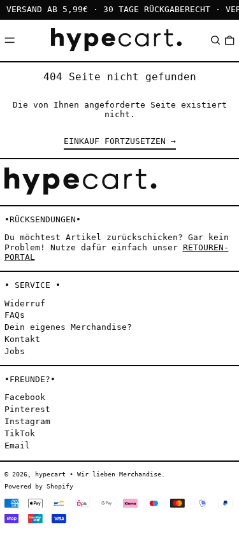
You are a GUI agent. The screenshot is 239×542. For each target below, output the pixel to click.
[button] (215, 40)
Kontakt (22, 339)
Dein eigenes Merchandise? (68, 327)
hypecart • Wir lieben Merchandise (98, 474)
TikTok (19, 433)
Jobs (14, 351)
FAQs (14, 315)
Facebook (24, 397)
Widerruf (24, 303)
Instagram (27, 421)
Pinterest (27, 409)
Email (17, 445)
